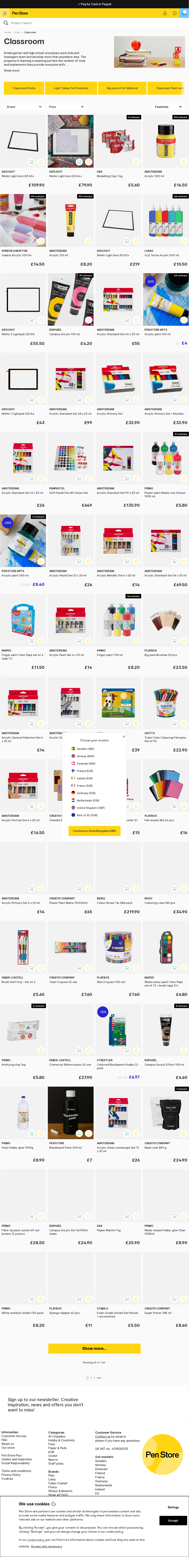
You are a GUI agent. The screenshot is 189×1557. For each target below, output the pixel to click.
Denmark (101, 1469)
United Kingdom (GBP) (91, 807)
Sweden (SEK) (85, 748)
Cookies (7, 1478)
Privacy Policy (11, 1475)
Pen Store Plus (11, 1455)
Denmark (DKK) (86, 763)
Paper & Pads (57, 1448)
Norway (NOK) (85, 756)
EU (97, 1493)
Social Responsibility (15, 1463)
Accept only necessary (46, 1546)
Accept (173, 1520)
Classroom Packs (24, 88)
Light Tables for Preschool (71, 88)
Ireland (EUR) (85, 778)
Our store (8, 1447)
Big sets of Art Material (122, 88)
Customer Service (13, 1436)
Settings (173, 1507)
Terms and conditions (16, 1471)
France (100, 1477)
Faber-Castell (57, 1483)
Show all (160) (58, 1495)
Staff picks (55, 1463)
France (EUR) (85, 785)
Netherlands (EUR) (88, 800)
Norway (100, 1465)
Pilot (51, 1475)
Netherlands (103, 1485)
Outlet (52, 1456)
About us (7, 1444)
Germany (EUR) (86, 793)
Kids (17, 32)
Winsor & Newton (60, 1491)
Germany (101, 1481)
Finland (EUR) (85, 771)
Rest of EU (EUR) (87, 815)
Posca (52, 1487)
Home (8, 32)
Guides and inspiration (16, 1459)
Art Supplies (56, 1436)
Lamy (52, 1479)
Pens (51, 1444)
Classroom (30, 32)
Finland (100, 1473)
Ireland (100, 1489)
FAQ (4, 1440)
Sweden (100, 1461)
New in (53, 1459)
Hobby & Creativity (61, 1440)
